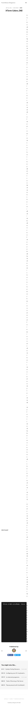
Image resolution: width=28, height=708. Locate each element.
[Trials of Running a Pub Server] (14, 681)
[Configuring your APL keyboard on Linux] (14, 673)
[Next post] (25, 651)
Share (11, 655)
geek (21, 7)
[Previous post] (2, 651)
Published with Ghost (19, 698)
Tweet (18, 655)
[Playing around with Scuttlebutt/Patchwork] (14, 685)
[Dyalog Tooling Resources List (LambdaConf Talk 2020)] (14, 669)
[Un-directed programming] (14, 677)
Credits (11, 698)
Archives (6, 698)
